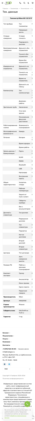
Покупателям (8, 336)
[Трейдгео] (8, 2)
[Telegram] (9, 364)
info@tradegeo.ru (9, 352)
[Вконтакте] (5, 364)
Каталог (6, 333)
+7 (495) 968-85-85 (9, 349)
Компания (6, 342)
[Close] (30, 410)
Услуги (5, 339)
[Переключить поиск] (24, 2)
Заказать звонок (23, 349)
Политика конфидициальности (13, 378)
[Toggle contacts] (20, 2)
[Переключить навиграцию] (2, 2)
